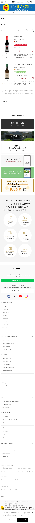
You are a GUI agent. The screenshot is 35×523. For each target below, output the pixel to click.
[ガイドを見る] (6, 2)
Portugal (15, 12)
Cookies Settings (11, 520)
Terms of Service (4, 483)
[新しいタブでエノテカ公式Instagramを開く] (26, 296)
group (20, 12)
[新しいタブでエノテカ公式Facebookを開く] (8, 296)
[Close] (32, 512)
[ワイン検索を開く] (28, 2)
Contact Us (3, 462)
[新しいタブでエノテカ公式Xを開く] (14, 296)
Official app (20, 290)
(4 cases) (8, 84)
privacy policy (4, 476)
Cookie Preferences (5, 493)
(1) (8, 57)
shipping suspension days (26, 468)
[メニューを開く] (2, 2)
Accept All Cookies (22, 520)
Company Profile (4, 486)
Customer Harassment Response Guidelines (10, 479)
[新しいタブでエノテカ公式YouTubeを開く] (20, 296)
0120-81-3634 (11, 465)
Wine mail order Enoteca (6, 12)
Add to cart (23, 51)
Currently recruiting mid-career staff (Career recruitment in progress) (15, 489)
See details (31, 57)
